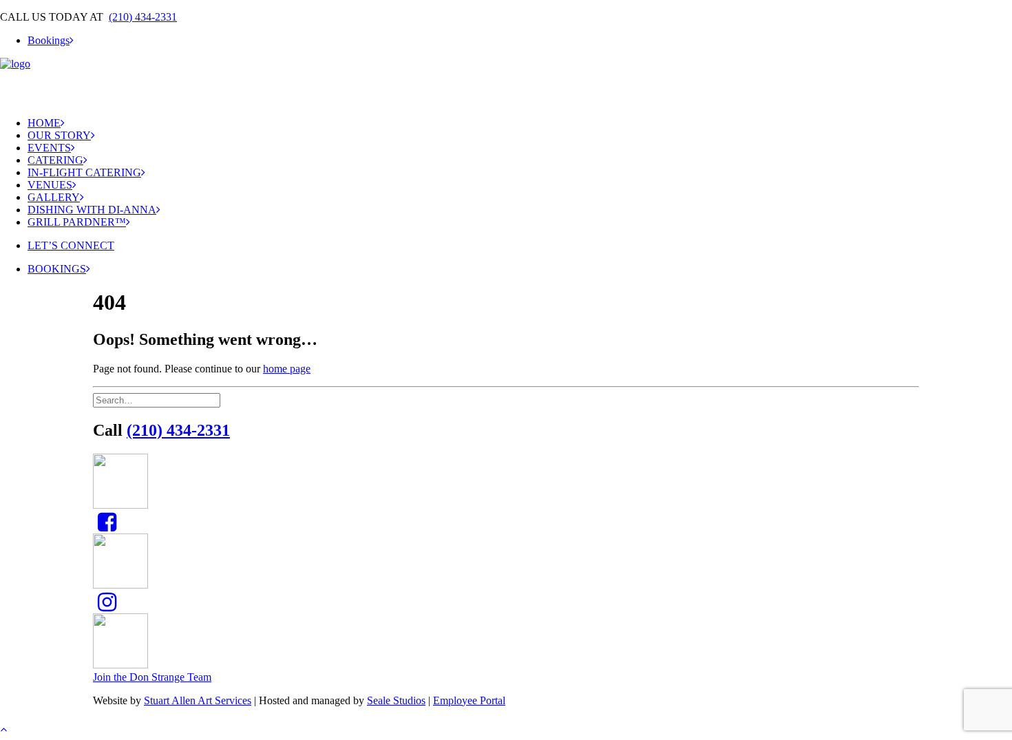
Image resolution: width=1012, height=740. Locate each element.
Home (44, 123)
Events (49, 148)
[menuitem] (520, 40)
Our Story (59, 135)
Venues (50, 185)
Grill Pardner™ (77, 222)
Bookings (49, 40)
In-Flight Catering (84, 172)
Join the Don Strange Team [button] (152, 677)
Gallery (54, 197)
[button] (107, 526)
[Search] (158, 399)
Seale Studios (396, 700)
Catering (55, 160)
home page (286, 368)
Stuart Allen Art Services (197, 700)
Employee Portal (469, 700)
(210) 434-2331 (143, 17)
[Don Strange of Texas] (506, 82)
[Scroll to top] (11, 727)
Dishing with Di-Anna (92, 209)
